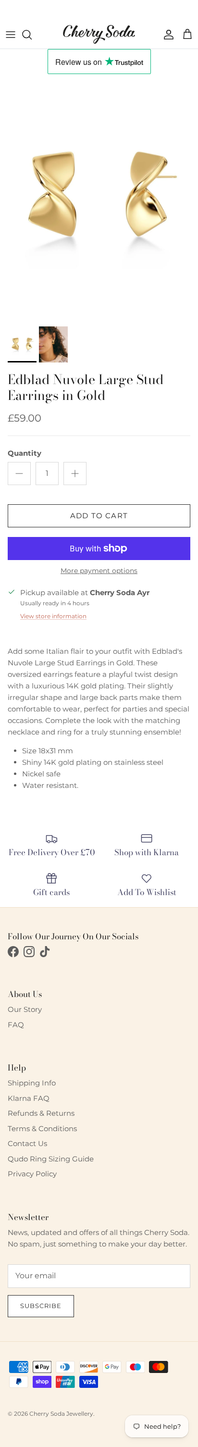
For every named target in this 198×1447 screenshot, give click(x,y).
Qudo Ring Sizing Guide (51, 1158)
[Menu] (10, 34)
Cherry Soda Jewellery (61, 1413)
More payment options (99, 571)
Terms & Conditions (42, 1128)
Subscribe (41, 1306)
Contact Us (27, 1143)
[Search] (31, 34)
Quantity (24, 453)
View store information (53, 616)
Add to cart (99, 515)
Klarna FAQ (29, 1098)
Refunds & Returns (41, 1113)
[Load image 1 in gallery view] (99, 198)
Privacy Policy (32, 1173)
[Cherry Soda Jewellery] (99, 34)
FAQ (16, 1024)
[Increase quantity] (75, 473)
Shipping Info (32, 1082)
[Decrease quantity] (19, 473)
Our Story (25, 1009)
